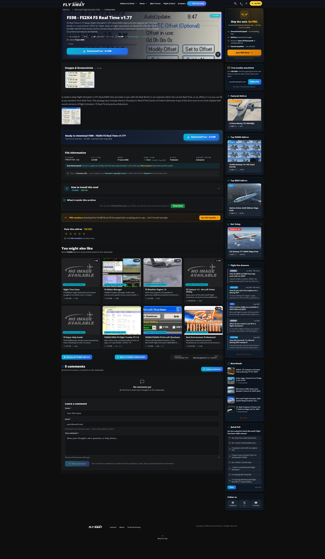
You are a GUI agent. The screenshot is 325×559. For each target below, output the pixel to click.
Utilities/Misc (109, 9)
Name (68, 408)
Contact (113, 527)
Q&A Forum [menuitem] (155, 3)
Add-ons (66, 9)
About (121, 527)
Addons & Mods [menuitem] (127, 3)
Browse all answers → (244, 354)
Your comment (72, 433)
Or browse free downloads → (244, 58)
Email (68, 419)
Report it (147, 173)
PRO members (146, 166)
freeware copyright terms (115, 173)
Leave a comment (213, 369)
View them (178, 206)
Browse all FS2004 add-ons (78, 357)
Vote (232, 487)
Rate (85, 36)
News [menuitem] (142, 3)
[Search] (235, 3)
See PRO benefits (208, 217)
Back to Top (162, 538)
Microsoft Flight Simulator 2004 (87, 9)
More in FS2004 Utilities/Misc (132, 357)
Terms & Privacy (134, 527)
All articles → (244, 418)
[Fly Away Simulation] (74, 3)
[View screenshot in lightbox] (218, 54)
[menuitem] (196, 3)
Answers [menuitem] (181, 3)
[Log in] (246, 3)
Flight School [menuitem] (169, 3)
